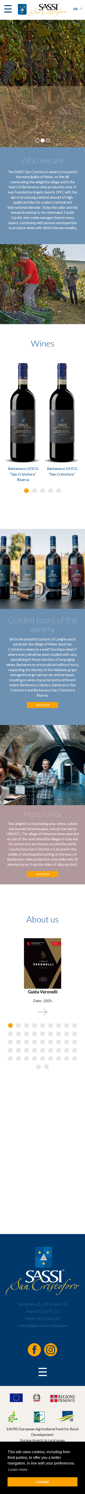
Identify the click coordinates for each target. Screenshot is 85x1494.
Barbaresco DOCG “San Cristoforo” (62, 471)
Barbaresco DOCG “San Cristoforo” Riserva (23, 474)
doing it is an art (42, 115)
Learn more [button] (17, 1470)
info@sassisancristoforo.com (46, 1325)
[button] (26, 490)
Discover (42, 705)
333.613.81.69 (48, 1318)
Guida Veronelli (42, 991)
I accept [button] (42, 1482)
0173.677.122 (48, 1311)
